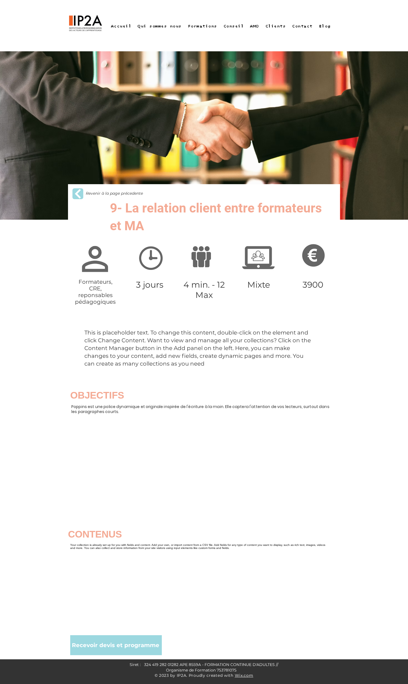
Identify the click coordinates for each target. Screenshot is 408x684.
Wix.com (244, 675)
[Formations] (77, 193)
